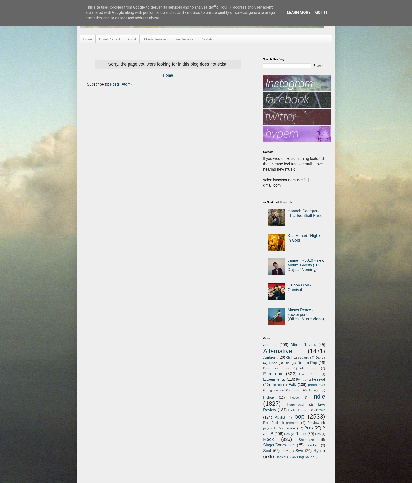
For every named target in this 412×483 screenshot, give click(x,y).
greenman (277, 390)
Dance (320, 357)
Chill (289, 357)
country (303, 357)
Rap (287, 434)
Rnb (318, 434)
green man (316, 385)
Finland (277, 385)
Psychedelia (287, 428)
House (294, 397)
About (131, 39)
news (320, 410)
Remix (300, 434)
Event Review (309, 374)
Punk (308, 428)
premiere (292, 423)
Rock (268, 439)
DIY (287, 363)
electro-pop (308, 368)
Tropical (280, 457)
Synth (319, 450)
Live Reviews (183, 39)
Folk (292, 385)
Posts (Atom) (121, 84)
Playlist (280, 417)
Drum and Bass (276, 368)
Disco (273, 363)
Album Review (303, 345)
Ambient (270, 357)
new (306, 410)
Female (301, 379)
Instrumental (295, 404)
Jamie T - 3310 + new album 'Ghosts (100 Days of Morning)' (306, 264)
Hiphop (268, 397)
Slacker (312, 445)
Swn (299, 451)
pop (299, 416)
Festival (318, 379)
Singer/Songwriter (278, 445)
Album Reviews (154, 39)
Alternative (277, 351)
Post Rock (271, 423)
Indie (318, 396)
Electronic (273, 373)
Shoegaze (306, 439)
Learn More (298, 12)
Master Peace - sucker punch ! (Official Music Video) (306, 314)
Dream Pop (307, 363)
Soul (267, 451)
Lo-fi (291, 410)
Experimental (274, 379)
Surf (284, 451)
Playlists (207, 39)
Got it (321, 12)
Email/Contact (109, 39)
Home (87, 39)
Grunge (314, 390)
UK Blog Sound (303, 457)
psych (267, 428)
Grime (296, 390)
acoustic (270, 345)
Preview (313, 423)
